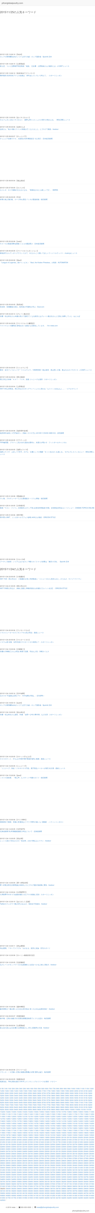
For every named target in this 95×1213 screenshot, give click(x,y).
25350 (80, 1151)
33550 (47, 1174)
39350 (30, 1191)
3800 (53, 1095)
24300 (58, 1149)
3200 (90, 1093)
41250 (53, 1195)
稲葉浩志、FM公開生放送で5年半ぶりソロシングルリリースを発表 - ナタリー (28, 1081)
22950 (2, 1146)
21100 (80, 1139)
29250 (41, 1163)
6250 (2, 1102)
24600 (91, 1149)
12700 (91, 1116)
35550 (80, 1179)
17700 (80, 1130)
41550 (86, 1195)
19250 (64, 1135)
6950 (67, 1102)
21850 (69, 1142)
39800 (80, 1191)
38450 (25, 1188)
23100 (19, 1146)
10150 (89, 1109)
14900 (53, 1123)
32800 (58, 1172)
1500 (25, 1091)
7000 (72, 1102)
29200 (36, 1163)
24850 (25, 1151)
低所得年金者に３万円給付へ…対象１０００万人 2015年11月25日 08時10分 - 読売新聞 (32, 433)
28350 (36, 1160)
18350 (58, 1133)
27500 (36, 1158)
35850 (19, 1181)
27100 (86, 1156)
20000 (53, 1137)
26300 (91, 1153)
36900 (41, 1184)
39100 (2, 1191)
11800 (86, 1114)
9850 (58, 1109)
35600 (86, 1179)
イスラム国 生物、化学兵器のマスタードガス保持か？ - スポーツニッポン (27, 642)
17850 (2, 1133)
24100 (36, 1149)
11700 (75, 1114)
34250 (30, 1177)
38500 (30, 1188)
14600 (19, 1123)
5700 (44, 1100)
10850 (75, 1112)
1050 (78, 1088)
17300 (36, 1130)
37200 (75, 1184)
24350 (64, 1149)
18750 (8, 1135)
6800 (53, 1102)
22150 (8, 1144)
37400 (2, 1186)
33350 (25, 1174)
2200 (90, 1091)
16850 (80, 1128)
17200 (25, 1130)
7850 (58, 1105)
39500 (47, 1191)
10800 (69, 1112)
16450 (36, 1128)
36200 (58, 1181)
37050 (58, 1184)
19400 (80, 1135)
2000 (72, 1091)
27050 (80, 1156)
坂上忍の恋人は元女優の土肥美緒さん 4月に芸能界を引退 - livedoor (24, 1028)
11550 (58, 1114)
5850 (58, 1100)
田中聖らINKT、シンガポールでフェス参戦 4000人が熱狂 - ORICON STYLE (27, 517)
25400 (86, 1151)
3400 (16, 1095)
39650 (64, 1191)
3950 (67, 1095)
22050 (91, 1142)
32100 (75, 1170)
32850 (64, 1172)
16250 (14, 1128)
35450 (69, 1179)
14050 (53, 1121)
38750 (58, 1188)
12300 (47, 1116)
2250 (2, 1093)
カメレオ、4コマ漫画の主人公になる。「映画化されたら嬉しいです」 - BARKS (29, 190)
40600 (75, 1193)
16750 (69, 1128)
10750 (64, 1112)
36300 (69, 1181)
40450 (58, 1193)
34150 (19, 1177)
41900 (30, 1198)
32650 (41, 1172)
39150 (8, 1191)
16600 (53, 1128)
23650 (80, 1146)
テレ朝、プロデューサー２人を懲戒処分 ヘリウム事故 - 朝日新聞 (23, 498)
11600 (64, 1114)
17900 (8, 1133)
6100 (81, 1100)
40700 (86, 1193)
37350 (91, 1184)
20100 (64, 1137)
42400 (86, 1198)
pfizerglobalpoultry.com (12, 2)
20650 (30, 1139)
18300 (53, 1133)
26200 (80, 1153)
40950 (19, 1195)
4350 (11, 1098)
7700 (44, 1105)
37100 (64, 1184)
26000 (58, 1153)
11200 (19, 1114)
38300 (8, 1188)
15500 (25, 1126)
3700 (44, 1095)
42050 (47, 1198)
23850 (8, 1149)
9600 (35, 1109)
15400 (14, 1126)
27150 (91, 1156)
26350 (2, 1156)
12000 (14, 1116)
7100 (81, 1102)
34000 (2, 1177)
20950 (64, 1139)
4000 (72, 1095)
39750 (75, 1191)
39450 (41, 1191)
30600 (2, 1167)
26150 (75, 1153)
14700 (30, 1123)
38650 (47, 1188)
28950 (8, 1163)
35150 (36, 1179)
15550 (30, 1126)
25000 (41, 1151)
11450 (47, 1114)
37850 (53, 1186)
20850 (53, 1139)
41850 (25, 1198)
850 (61, 1088)
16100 (91, 1126)
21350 (14, 1142)
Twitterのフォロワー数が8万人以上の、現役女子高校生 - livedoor (23, 904)
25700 (25, 1153)
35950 (30, 1181)
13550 (91, 1119)
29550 (75, 1163)
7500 (25, 1105)
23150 (25, 1146)
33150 (2, 1174)
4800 (53, 1098)
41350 (64, 1195)
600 (43, 1088)
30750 (19, 1167)
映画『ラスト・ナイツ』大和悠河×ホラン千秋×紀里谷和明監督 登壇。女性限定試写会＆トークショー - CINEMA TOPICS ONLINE (47, 508)
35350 (58, 1179)
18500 (75, 1133)
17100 (14, 1130)
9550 (30, 1109)
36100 (47, 1181)
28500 (53, 1160)
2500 (25, 1093)
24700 (8, 1151)
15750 (53, 1126)
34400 (47, 1177)
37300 (86, 1184)
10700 (58, 1112)
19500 (91, 1135)
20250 (80, 1137)
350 (24, 1088)
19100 (47, 1135)
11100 (8, 1114)
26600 (30, 1156)
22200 (14, 1144)
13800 (25, 1121)
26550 (25, 1156)
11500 (53, 1114)
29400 (58, 1163)
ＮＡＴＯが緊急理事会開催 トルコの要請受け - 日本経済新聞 (22, 243)
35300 (53, 1179)
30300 (64, 1165)
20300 (86, 1137)
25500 (2, 1153)
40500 (64, 1193)
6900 (62, 1102)
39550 (53, 1191)
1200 (92, 1088)
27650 (53, 1158)
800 (58, 1088)
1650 (39, 1091)
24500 (80, 1149)
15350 (8, 1126)
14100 (58, 1121)
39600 (58, 1191)
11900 (2, 1116)
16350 (25, 1128)
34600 (69, 1177)
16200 (8, 1128)
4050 (76, 1095)
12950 (25, 1119)
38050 (75, 1186)
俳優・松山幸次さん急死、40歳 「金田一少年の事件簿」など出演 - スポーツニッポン (31, 714)
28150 (14, 1160)
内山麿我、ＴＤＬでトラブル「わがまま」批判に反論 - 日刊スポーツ (25, 948)
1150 (87, 1088)
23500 (64, 1146)
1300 (7, 1091)
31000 (47, 1167)
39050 (91, 1188)
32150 (80, 1170)
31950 (58, 1170)
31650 (25, 1170)
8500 (25, 1107)
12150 (30, 1116)
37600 (25, 1186)
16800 (75, 1128)
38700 (53, 1188)
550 (39, 1088)
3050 (76, 1093)
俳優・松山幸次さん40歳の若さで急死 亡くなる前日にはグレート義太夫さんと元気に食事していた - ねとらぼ (40, 316)
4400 (16, 1098)
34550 (64, 1177)
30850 (30, 1167)
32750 (53, 1172)
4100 (81, 1095)
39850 (86, 1191)
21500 (30, 1142)
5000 (72, 1098)
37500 (14, 1186)
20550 (19, 1139)
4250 (2, 1098)
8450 (21, 1107)
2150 (86, 1091)
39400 (36, 1191)
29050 (19, 1163)
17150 (19, 1130)
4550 (30, 1098)
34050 (8, 1177)
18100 (30, 1133)
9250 (2, 1109)
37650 (30, 1186)
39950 (2, 1193)
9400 (16, 1109)
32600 (36, 1172)
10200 (2, 1112)
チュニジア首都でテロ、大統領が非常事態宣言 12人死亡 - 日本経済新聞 (26, 138)
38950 (80, 1188)
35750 (8, 1181)
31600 (19, 1170)
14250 (75, 1121)
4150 (86, 1095)
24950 (36, 1151)
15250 (91, 1123)
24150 (41, 1149)
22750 (75, 1144)
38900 (75, 1188)
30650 (8, 1167)
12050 (19, 1116)
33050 (86, 1172)
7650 (39, 1105)
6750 (49, 1102)
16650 (58, 1128)
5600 (35, 1100)
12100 (25, 1116)
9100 (81, 1107)
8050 (76, 1105)
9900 (62, 1109)
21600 (41, 1142)
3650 (39, 1095)
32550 (30, 1172)
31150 (64, 1167)
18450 (69, 1133)
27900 (80, 1158)
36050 (41, 1181)
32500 (25, 1172)
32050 (69, 1170)
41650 (2, 1198)
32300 (2, 1172)
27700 (58, 1158)
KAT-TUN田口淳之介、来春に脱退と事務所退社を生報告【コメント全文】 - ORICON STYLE (33, 588)
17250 (30, 1130)
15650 (41, 1126)
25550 (8, 1153)
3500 (25, 1095)
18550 (80, 1133)
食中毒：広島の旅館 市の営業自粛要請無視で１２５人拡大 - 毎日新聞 (25, 1018)
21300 (8, 1142)
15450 (19, 1126)
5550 (30, 1100)
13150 (47, 1119)
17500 (58, 1130)
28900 (2, 1163)
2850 (58, 1093)
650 (46, 1088)
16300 (19, 1128)
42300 (75, 1198)
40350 (47, 1193)
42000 (41, 1198)
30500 (86, 1165)
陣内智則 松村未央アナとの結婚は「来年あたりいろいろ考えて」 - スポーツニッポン (31, 75)
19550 (2, 1137)
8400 (16, 1107)
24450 (75, 1149)
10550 (41, 1112)
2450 (21, 1093)
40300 (41, 1193)
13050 (36, 1119)
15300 (2, 1126)
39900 (91, 1191)
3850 (58, 1095)
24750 (14, 1151)
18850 (19, 1135)
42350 (80, 1198)
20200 (75, 1137)
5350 (11, 1100)
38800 (64, 1188)
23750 (91, 1146)
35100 (30, 1179)
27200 (2, 1158)
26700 (41, 1156)
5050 (76, 1098)
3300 (7, 1095)
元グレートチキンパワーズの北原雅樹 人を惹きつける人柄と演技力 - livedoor (28, 964)
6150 (86, 1100)
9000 (72, 1107)
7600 (35, 1105)
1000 (73, 1088)
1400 (16, 1091)
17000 (2, 1130)
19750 (25, 1137)
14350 (86, 1121)
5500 (25, 1100)
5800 (53, 1100)
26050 (64, 1153)
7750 (49, 1105)
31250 (75, 1167)
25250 (69, 1151)
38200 (91, 1186)
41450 (75, 1195)
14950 (58, 1123)
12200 (36, 1116)
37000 (53, 1184)
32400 (14, 1172)
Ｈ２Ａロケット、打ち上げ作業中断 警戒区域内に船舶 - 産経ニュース (25, 759)
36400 (80, 1181)
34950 (14, 1179)
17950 (14, 1133)
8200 (90, 1105)
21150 (86, 1139)
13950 (41, 1121)
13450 (80, 1119)
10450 (30, 1112)
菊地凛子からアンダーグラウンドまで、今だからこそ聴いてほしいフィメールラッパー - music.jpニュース (38, 253)
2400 (16, 1093)
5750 (49, 1100)
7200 (90, 1102)
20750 (41, 1139)
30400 (75, 1165)
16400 (30, 1128)
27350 (19, 1158)
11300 (30, 1114)
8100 (81, 1105)
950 (69, 1088)
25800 (36, 1153)
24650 (2, 1151)
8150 (86, 1105)
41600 (91, 1195)
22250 (19, 1144)
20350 (91, 1137)
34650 (75, 1177)
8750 (49, 1107)
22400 (36, 1144)
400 (28, 1088)
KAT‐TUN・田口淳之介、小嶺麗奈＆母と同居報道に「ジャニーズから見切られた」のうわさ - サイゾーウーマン (40, 579)
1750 (49, 1091)
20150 (69, 1137)
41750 (14, 1198)
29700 (91, 1163)
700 (50, 1088)
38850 (69, 1188)
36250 (64, 1181)
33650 (58, 1174)
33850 (80, 1174)
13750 (19, 1121)
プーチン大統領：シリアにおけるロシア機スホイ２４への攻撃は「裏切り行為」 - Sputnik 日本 (34, 561)
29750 (2, 1165)
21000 (69, 1139)
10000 (72, 1109)
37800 (47, 1186)
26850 (58, 1156)
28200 (19, 1160)
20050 (58, 1137)
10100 (83, 1109)
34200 (25, 1177)
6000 (72, 1100)
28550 (58, 1160)
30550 (91, 1165)
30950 (41, 1167)
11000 (91, 1112)
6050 (76, 1100)
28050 (2, 1160)
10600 (47, 1112)
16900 (86, 1128)
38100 (80, 1186)
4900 (62, 1098)
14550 (14, 1123)
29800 (8, 1165)
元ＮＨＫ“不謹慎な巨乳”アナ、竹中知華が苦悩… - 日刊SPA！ (22, 695)
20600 (25, 1139)
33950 (91, 1174)
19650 (14, 1137)
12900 (19, 1119)
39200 (14, 1191)
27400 (25, 1158)
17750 (86, 1130)
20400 (2, 1139)
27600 (47, 1158)
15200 (86, 1123)
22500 (47, 1144)
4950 (67, 1098)
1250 (2, 1091)
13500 (86, 1119)
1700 (44, 1091)
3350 (11, 1095)
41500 (80, 1195)
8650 (39, 1107)
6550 (30, 1102)
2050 (76, 1091)
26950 (69, 1156)
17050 (8, 1130)
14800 (41, 1123)
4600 (35, 1098)
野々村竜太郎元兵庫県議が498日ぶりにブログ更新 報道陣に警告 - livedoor (27, 885)
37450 (8, 1186)
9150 (86, 1107)
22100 (2, 1144)
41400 (69, 1195)
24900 (30, 1151)
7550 (30, 1105)
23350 (47, 1146)
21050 (75, 1139)
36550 (2, 1184)
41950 (36, 1198)
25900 (47, 1153)
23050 (14, 1146)
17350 (41, 1130)
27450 (30, 1158)
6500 (25, 1102)
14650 (25, 1123)
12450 (64, 1116)
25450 (91, 1151)
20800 (47, 1139)
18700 (2, 1135)
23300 (41, 1146)
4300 (7, 1098)
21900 (75, 1142)
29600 (80, 1163)
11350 (36, 1114)
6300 (7, 1102)
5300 (7, 1100)
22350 (30, 1144)
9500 (25, 1109)
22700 (69, 1144)
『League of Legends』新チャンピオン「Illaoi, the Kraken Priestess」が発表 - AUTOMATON (34, 262)
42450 (91, 1198)
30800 (25, 1167)
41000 (25, 1195)
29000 (14, 1163)
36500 (91, 1181)
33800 (75, 1174)
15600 (36, 1126)
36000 (36, 1181)
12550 (75, 1116)
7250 (2, 1105)
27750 (64, 1158)
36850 (36, 1184)
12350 (53, 1116)
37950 (64, 1186)
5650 (39, 1100)
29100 (25, 1163)
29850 (14, 1165)
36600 (8, 1184)
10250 (8, 1112)
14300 (80, 1121)
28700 (75, 1160)
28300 (30, 1160)
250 (17, 1088)
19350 (75, 1135)
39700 (69, 1191)
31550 (14, 1170)
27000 (75, 1156)
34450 (53, 1177)
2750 (49, 1093)
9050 (76, 1107)
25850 (41, 1153)
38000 (69, 1186)
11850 (91, 1114)
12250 (41, 1116)
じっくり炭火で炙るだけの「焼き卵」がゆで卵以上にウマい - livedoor (25, 841)
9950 (67, 1109)
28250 (25, 1160)
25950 (53, 1153)
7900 (62, 1105)
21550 (36, 1142)
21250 (2, 1142)
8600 (35, 1107)
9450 (21, 1109)
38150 (86, 1186)
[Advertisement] (47, 34)
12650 (86, 1116)
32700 (47, 1172)
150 (9, 1088)
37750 (41, 1186)
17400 (47, 1130)
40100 (19, 1193)
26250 (86, 1153)
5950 (67, 1100)
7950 (67, 1105)
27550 (41, 1158)
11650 (69, 1114)
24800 (19, 1151)
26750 (47, 1156)
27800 (69, 1158)
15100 (75, 1123)
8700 (44, 1107)
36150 (53, 1181)
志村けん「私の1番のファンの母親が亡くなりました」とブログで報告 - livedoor (29, 129)
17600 (69, 1130)
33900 (86, 1174)
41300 (58, 1195)
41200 (47, 1195)
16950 (91, 1128)
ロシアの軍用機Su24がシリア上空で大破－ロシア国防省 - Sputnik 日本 (26, 56)
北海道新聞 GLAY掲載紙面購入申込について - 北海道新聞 (21, 831)
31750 (36, 1170)
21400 (19, 1142)
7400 (16, 1105)
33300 (19, 1174)
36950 (47, 1184)
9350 (11, 1109)
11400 (41, 1114)
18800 (14, 1135)
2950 (67, 1093)
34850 (2, 1179)
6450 (21, 1102)
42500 (2, 1200)
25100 (53, 1151)
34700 (80, 1177)
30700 (14, 1167)
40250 (36, 1193)
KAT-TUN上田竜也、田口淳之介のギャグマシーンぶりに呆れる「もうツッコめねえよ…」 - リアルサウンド (39, 389)
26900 (64, 1156)
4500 (25, 1098)
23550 (69, 1146)
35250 (47, 1179)
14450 (2, 1123)
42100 (53, 1198)
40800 (2, 1195)
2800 (53, 1093)
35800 (14, 1181)
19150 (53, 1135)
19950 (47, 1137)
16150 (2, 1128)
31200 (69, 1167)
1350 (11, 1091)
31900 (53, 1170)
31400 (91, 1167)
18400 (64, 1133)
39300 (25, 1191)
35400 (64, 1179)
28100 (8, 1160)
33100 (91, 1172)
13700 (14, 1121)
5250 (2, 1100)
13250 (58, 1119)
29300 (47, 1163)
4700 (44, 1098)
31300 (80, 1167)
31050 (53, 1167)
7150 (86, 1102)
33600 (53, 1174)
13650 (8, 1121)
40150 (25, 1193)
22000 (86, 1142)
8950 (67, 1107)
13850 (30, 1121)
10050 (78, 1109)
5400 (16, 1100)
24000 (25, 1149)
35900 (25, 1181)
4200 (90, 1095)
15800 (58, 1126)
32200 (86, 1170)
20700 (36, 1139)
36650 (14, 1184)
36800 (30, 1184)
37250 (80, 1184)
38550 (36, 1188)
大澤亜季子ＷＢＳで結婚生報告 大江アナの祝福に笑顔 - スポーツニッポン (27, 894)
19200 (58, 1135)
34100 (14, 1177)
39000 (86, 1188)
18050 (25, 1133)
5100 (81, 1098)
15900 (69, 1126)
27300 (14, 1158)
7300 (7, 1105)
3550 (30, 1095)
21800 (64, 1142)
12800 (8, 1119)
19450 (86, 1135)
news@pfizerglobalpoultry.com (47, 1207)
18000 (19, 1133)
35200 (41, 1179)
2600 (35, 1093)
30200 (53, 1165)
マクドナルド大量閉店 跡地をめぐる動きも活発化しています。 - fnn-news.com (29, 325)
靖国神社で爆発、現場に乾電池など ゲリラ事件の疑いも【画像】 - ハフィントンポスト (32, 822)
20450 (8, 1139)
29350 (53, 1163)
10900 (80, 1112)
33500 (41, 1174)
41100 (36, 1195)
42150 (58, 1198)
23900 (14, 1149)
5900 (62, 1100)
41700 (8, 1198)
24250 (53, 1149)
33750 (69, 1174)
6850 (58, 1102)
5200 (90, 1098)
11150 (14, 1114)
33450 (36, 1174)
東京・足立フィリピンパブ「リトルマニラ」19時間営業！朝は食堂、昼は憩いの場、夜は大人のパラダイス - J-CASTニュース (46, 370)
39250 (19, 1191)
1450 (21, 1091)
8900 (62, 1107)
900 (65, 1088)
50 (3, 1088)
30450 (80, 1165)
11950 (8, 1116)
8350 (11, 1107)
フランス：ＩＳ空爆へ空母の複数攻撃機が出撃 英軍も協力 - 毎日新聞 (25, 1072)
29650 (86, 1163)
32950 (75, 1172)
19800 (30, 1137)
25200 (64, 1151)
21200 (91, 1139)
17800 (91, 1130)
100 (6, 1088)
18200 (41, 1133)
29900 (19, 1165)
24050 (30, 1149)
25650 (19, 1153)
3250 (2, 1095)
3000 (72, 1093)
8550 (30, 1107)
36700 (19, 1184)
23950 (19, 1149)
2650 (39, 1093)
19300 (69, 1135)
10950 (86, 1112)
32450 (19, 1172)
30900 (36, 1167)
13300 (64, 1119)
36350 (75, 1181)
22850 (86, 1144)
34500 (58, 1177)
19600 (8, 1137)
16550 (47, 1128)
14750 (36, 1123)
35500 (75, 1179)
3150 (86, 1093)
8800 (53, 1107)
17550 (64, 1130)
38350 (14, 1188)
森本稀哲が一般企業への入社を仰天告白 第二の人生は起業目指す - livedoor (27, 1009)
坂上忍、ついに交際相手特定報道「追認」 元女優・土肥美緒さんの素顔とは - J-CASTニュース (34, 66)
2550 (30, 1093)
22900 (91, 1144)
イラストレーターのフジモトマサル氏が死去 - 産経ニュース (22, 632)
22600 (58, 1144)
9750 (49, 1109)
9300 (7, 1109)
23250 (36, 1146)
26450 (14, 1156)
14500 (8, 1123)
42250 (69, 1198)
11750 (80, 1114)
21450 (25, 1142)
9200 (90, 1107)
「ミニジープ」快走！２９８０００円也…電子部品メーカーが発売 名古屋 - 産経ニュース (32, 768)
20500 (14, 1139)
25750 (30, 1153)
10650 (53, 1112)
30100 (41, 1165)
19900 (41, 1137)
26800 (53, 1156)
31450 (2, 1170)
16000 (80, 1126)
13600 (2, 1121)
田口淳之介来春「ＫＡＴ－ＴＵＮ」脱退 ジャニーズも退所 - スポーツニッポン (28, 379)
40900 (14, 1195)
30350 (69, 1165)
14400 (91, 1121)
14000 (47, 1121)
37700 (36, 1186)
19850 (36, 1137)
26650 (36, 1156)
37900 (58, 1186)
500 (35, 1088)
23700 (86, 1146)
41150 (41, 1195)
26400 (8, 1156)
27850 (75, 1158)
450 (32, 1088)
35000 (19, 1179)
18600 (86, 1133)
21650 (47, 1142)
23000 (8, 1146)
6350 (11, 1102)
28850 (91, 1160)
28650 (69, 1160)
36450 (86, 1181)
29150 (30, 1163)
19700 (19, 1137)
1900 (62, 1091)
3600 (35, 1095)
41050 (30, 1195)
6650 (39, 1102)
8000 (72, 1105)
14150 (64, 1121)
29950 (25, 1165)
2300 (7, 1093)
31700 (30, 1170)
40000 (8, 1193)
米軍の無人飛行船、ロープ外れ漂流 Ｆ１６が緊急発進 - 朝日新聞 (23, 199)
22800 (80, 1144)
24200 (47, 1149)
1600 (35, 1091)
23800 (2, 1149)
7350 (11, 1105)
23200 (30, 1146)
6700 (44, 1102)
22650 (64, 1144)
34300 (36, 1177)
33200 (8, 1174)
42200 (64, 1198)
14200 (69, 1121)
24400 (69, 1149)
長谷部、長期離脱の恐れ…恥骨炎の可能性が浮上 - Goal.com (22, 307)
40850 (8, 1195)
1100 (82, 1088)
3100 (81, 1093)
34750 (86, 1177)
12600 (80, 1116)
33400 (30, 1174)
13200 (53, 1119)
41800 (19, 1198)
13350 (69, 1119)
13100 (41, 1119)
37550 (19, 1186)
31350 (86, 1167)
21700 (53, 1142)
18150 (36, 1133)
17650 (75, 1130)
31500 (8, 1170)
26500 (19, 1156)
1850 (58, 1091)
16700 (64, 1128)
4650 (39, 1098)
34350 (41, 1177)
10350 (19, 1112)
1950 (67, 1091)
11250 (25, 1114)
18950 (30, 1135)
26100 (69, 1153)
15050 (69, 1123)
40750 (91, 1193)
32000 (64, 1170)
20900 (58, 1139)
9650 (39, 1109)
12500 (69, 1116)
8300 (7, 1107)
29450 (64, 1163)
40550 (69, 1193)
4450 (21, 1098)
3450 (21, 1095)
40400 (53, 1193)
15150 (80, 1123)
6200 (90, 1100)
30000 (30, 1165)
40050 (14, 1193)
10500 (36, 1112)
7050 (76, 1102)
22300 (25, 1144)
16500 (41, 1128)
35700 (2, 1181)
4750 (49, 1098)
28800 (86, 1160)
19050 (41, 1135)
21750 (58, 1142)
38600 (41, 1188)
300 (20, 1088)
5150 (86, 1098)
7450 (21, 1105)
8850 (58, 1107)
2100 (81, 1091)
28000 (91, 1158)
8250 (2, 1107)
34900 (8, 1179)
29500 (69, 1163)
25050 (47, 1151)
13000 (30, 1119)
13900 (36, 1121)
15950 (75, 1126)
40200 (30, 1193)
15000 (64, 1123)
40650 (80, 1193)
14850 (47, 1123)
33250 (14, 1174)
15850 (64, 1126)
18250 (47, 1133)
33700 (64, 1174)
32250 (91, 1170)
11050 (2, 1114)
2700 (44, 1093)
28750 (80, 1160)
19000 (36, 1135)
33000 (80, 1172)
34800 (91, 1177)
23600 (75, 1146)
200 (13, 1088)
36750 (25, 1184)
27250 (8, 1158)
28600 (64, 1160)
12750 (2, 1119)
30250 (58, 1165)
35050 (25, 1179)
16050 (86, 1126)
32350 (8, 1172)
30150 (47, 1165)
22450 (41, 1144)
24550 (86, 1149)
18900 (25, 1135)
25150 (58, 1151)
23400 (53, 1146)
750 (54, 1088)
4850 (58, 1098)
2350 (11, 1093)
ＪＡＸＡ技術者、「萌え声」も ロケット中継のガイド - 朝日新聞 (23, 777)
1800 (53, 1091)
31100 (58, 1167)
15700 (47, 1126)
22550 (53, 1144)
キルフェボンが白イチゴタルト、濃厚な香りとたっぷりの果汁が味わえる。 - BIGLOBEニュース (35, 120)
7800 (53, 1105)
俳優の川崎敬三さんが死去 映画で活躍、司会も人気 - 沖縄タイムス (24, 651)
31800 (41, 1170)
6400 (16, 1102)
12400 (58, 1116)
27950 (86, 1158)
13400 (75, 1119)
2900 (62, 1093)
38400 (19, 1188)
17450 (53, 1130)
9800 (53, 1109)
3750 (49, 1095)
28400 (41, 1160)
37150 (69, 1184)
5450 (21, 1100)
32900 (69, 1172)
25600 (14, 1153)
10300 (14, 1112)
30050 (36, 1165)
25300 (75, 1151)
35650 (91, 1179)
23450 (58, 1146)
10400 (25, 1112)
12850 (14, 1119)
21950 (80, 1142)
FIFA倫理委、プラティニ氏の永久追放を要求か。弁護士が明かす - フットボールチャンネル (33, 442)
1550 (30, 1091)
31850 (47, 1170)
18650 (91, 1133)
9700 (44, 1109)
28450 (47, 1160)
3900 (62, 1095)
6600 (35, 1102)
